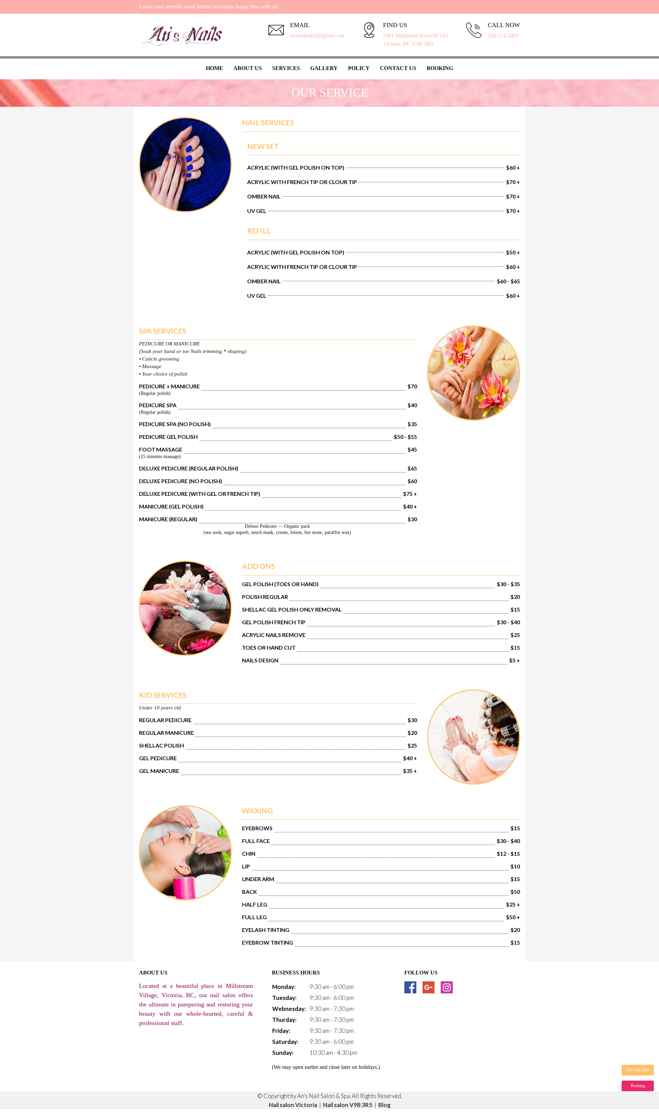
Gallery (324, 68)
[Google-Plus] (429, 987)
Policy (359, 68)
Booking (440, 68)
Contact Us (398, 68)
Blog (384, 1104)
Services (286, 68)
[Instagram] (447, 987)
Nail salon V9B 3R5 (347, 1104)
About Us (247, 68)
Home (214, 68)
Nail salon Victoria (293, 1104)
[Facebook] (410, 987)
